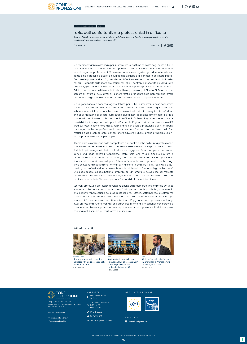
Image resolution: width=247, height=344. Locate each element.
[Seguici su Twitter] (190, 7)
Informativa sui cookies (57, 321)
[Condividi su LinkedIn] (171, 46)
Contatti (166, 7)
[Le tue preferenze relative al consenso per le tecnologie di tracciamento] (242, 339)
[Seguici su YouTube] (197, 7)
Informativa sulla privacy (58, 318)
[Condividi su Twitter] (165, 46)
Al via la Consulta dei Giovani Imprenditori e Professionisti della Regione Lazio (156, 262)
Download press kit (138, 321)
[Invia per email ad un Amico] (168, 46)
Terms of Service (145, 336)
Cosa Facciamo (103, 7)
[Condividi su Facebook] (161, 46)
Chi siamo (89, 7)
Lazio (101, 26)
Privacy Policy (131, 336)
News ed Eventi (142, 7)
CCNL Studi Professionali (124, 7)
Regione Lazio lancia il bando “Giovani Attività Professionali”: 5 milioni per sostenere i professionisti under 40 (123, 263)
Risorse (155, 7)
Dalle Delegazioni (85, 26)
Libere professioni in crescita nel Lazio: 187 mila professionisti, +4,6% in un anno (89, 262)
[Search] (173, 6)
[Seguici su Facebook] (182, 7)
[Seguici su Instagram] (186, 7)
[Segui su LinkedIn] (193, 7)
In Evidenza (76, 257)
